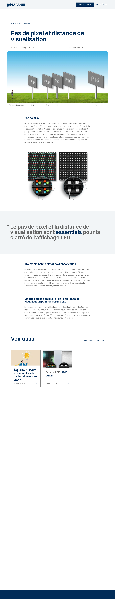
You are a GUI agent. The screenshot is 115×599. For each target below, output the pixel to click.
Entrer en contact (85, 4)
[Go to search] (103, 5)
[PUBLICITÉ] (16, 4)
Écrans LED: (56, 374)
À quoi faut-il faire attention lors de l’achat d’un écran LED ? (25, 374)
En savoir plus (19, 383)
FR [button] (100, 4)
